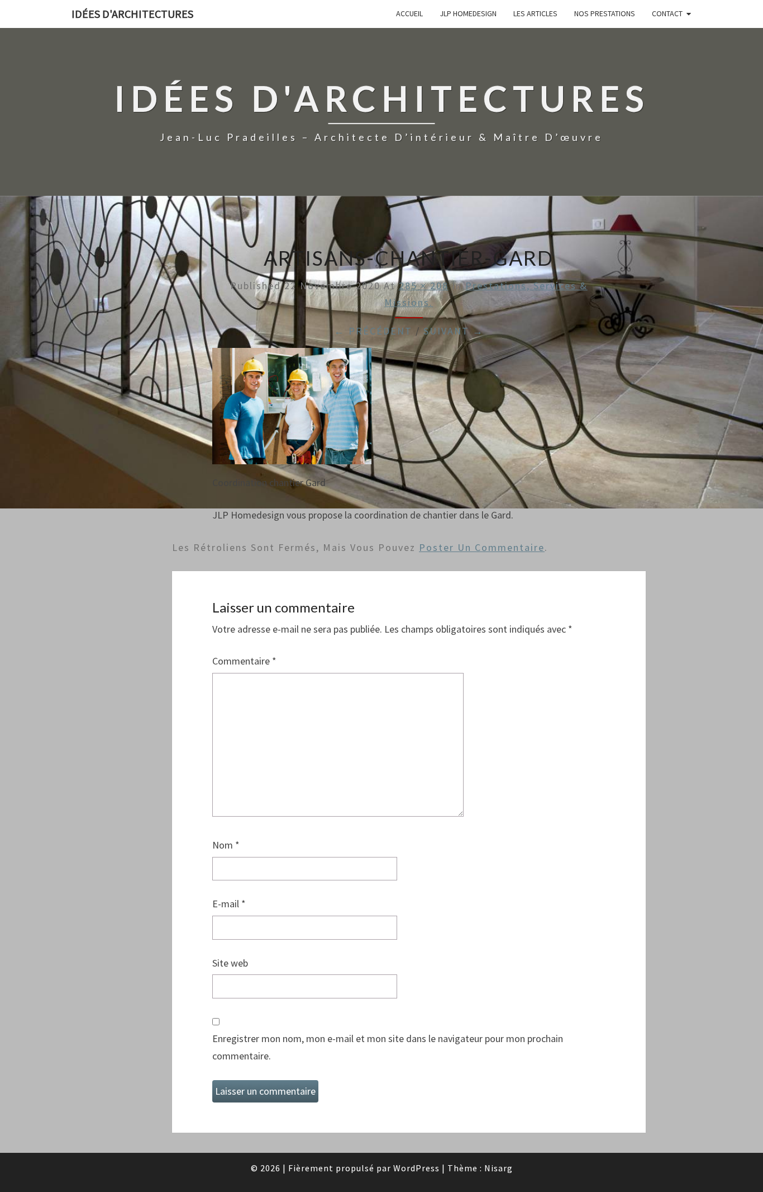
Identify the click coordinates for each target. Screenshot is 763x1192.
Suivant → (453, 330)
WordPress (416, 1168)
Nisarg (498, 1168)
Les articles (535, 13)
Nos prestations (604, 13)
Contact (667, 13)
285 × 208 (424, 285)
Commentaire (244, 660)
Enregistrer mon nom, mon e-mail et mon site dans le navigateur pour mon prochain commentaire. (387, 1047)
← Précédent (373, 330)
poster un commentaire (482, 547)
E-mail (229, 903)
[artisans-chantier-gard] (291, 410)
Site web (230, 963)
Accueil (409, 13)
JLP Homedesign (468, 13)
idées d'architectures (132, 14)
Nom (226, 844)
